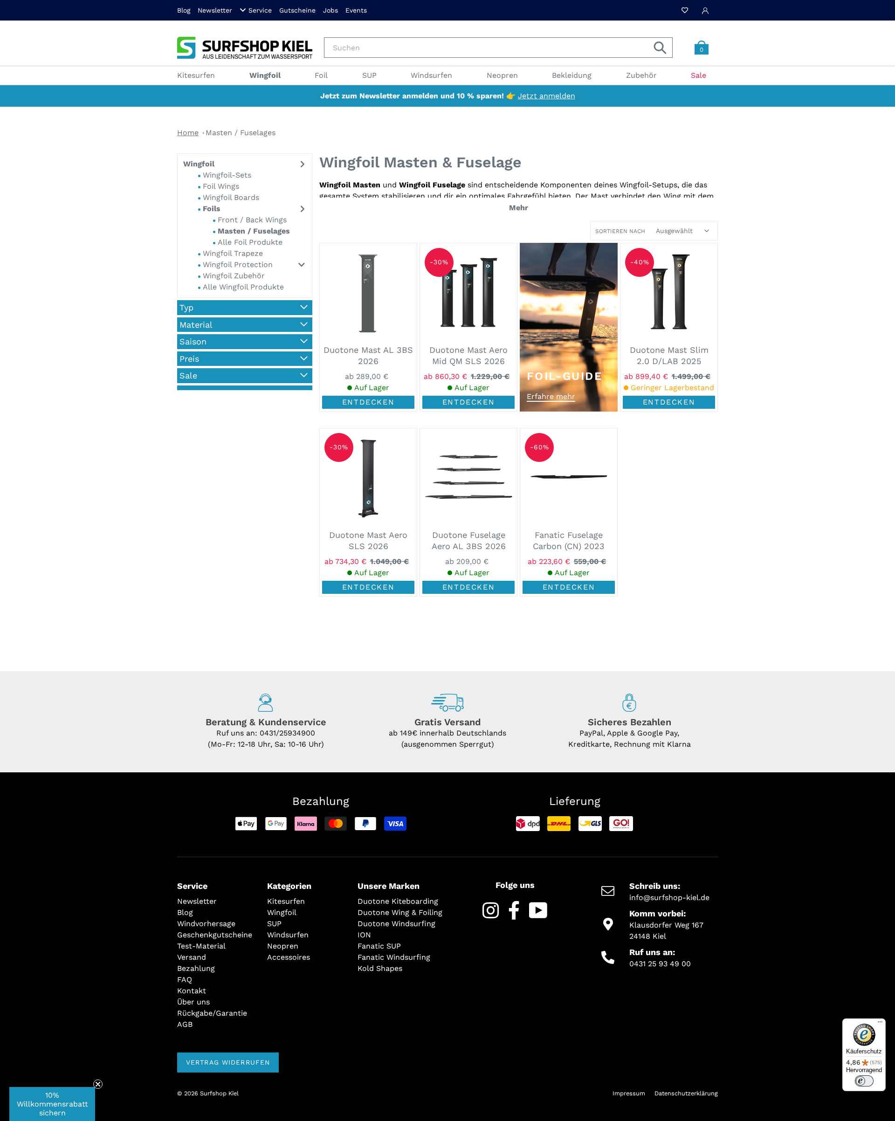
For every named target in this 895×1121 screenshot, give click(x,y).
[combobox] (498, 47)
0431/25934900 (287, 733)
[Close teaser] (98, 1084)
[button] (52, 1104)
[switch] (864, 1081)
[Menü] (880, 1024)
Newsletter (215, 10)
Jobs (330, 10)
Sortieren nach (620, 231)
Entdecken (368, 402)
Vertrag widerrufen (228, 1062)
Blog (183, 10)
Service (260, 10)
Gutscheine (297, 10)
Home (188, 132)
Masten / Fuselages (240, 132)
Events (356, 10)
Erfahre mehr (551, 396)
